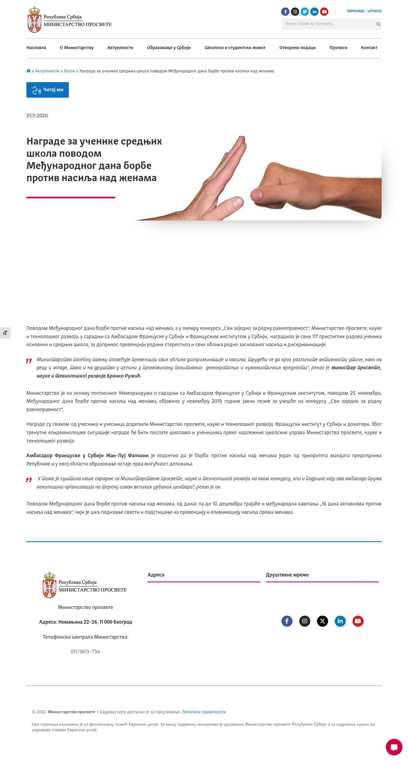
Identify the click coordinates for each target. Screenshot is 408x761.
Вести (69, 71)
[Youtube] (324, 11)
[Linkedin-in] (314, 11)
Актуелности (120, 48)
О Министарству (77, 48)
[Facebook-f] (285, 11)
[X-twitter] (322, 621)
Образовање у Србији (169, 48)
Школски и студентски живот (235, 48)
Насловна (36, 48)
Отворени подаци (297, 48)
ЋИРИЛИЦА (355, 11)
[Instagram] (295, 11)
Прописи (338, 48)
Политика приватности (204, 712)
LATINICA (375, 11)
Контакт (369, 48)
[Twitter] (305, 11)
